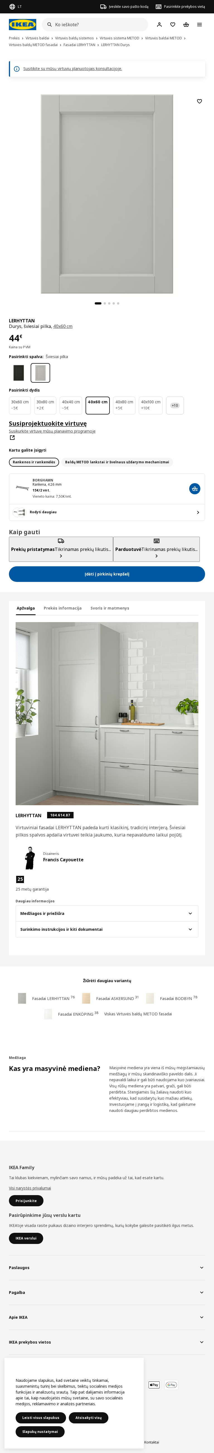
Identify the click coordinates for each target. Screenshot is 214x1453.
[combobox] (93, 24)
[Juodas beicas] (18, 373)
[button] (45, 883)
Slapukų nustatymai (40, 1431)
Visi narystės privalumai (30, 1188)
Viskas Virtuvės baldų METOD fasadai (138, 1013)
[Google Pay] (171, 1385)
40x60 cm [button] (63, 326)
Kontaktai (151, 1442)
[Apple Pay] (154, 1385)
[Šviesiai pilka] (40, 373)
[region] (107, 193)
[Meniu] (199, 24)
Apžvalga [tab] (26, 608)
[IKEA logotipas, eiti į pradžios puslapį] (22, 24)
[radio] (34, 462)
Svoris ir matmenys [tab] (110, 608)
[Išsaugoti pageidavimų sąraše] (199, 101)
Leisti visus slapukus (40, 1417)
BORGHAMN (43, 480)
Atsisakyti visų (89, 1417)
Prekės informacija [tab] (63, 608)
